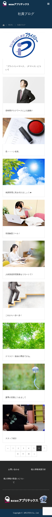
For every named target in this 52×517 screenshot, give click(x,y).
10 (28, 454)
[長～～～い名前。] (24, 131)
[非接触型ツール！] (24, 213)
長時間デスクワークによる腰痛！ (19, 111)
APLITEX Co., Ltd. (31, 513)
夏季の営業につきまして (15, 397)
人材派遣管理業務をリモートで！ (19, 274)
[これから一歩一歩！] (24, 295)
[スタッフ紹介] (24, 418)
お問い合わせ (13, 469)
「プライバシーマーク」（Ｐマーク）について (23, 68)
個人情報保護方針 (38, 469)
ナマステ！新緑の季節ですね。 (18, 356)
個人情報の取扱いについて (13, 481)
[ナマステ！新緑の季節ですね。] (24, 336)
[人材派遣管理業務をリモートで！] (24, 254)
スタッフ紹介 (11, 438)
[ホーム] (3, 24)
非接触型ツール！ (12, 233)
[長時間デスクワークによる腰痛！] (24, 90)
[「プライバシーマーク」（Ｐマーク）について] (24, 46)
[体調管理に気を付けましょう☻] (24, 172)
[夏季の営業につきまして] (24, 377)
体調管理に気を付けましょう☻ (18, 193)
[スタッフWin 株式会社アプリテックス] (16, 3)
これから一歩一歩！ (13, 315)
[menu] (48, 3)
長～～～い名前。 (12, 152)
